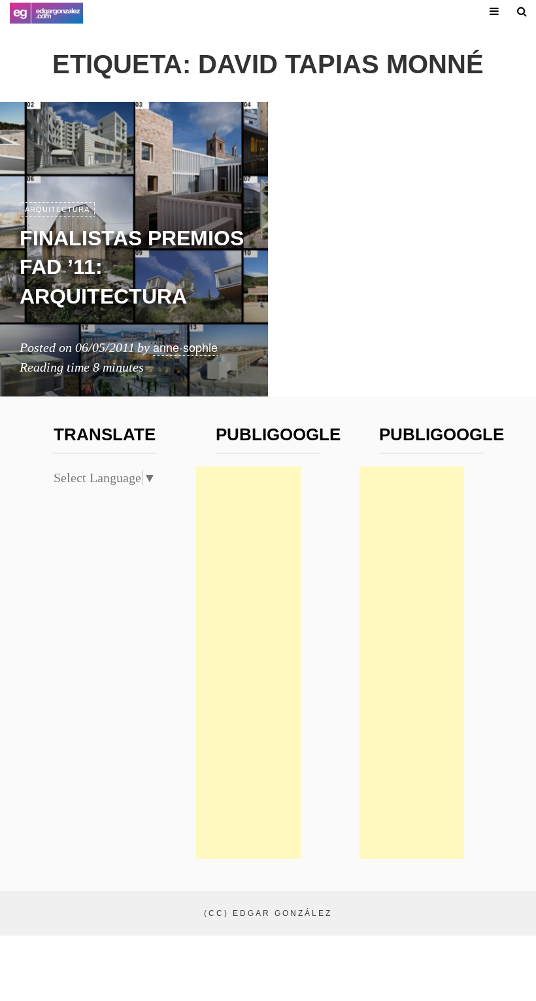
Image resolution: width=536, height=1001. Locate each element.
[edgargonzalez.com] (46, 13)
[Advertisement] (248, 662)
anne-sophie (185, 346)
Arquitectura (57, 209)
